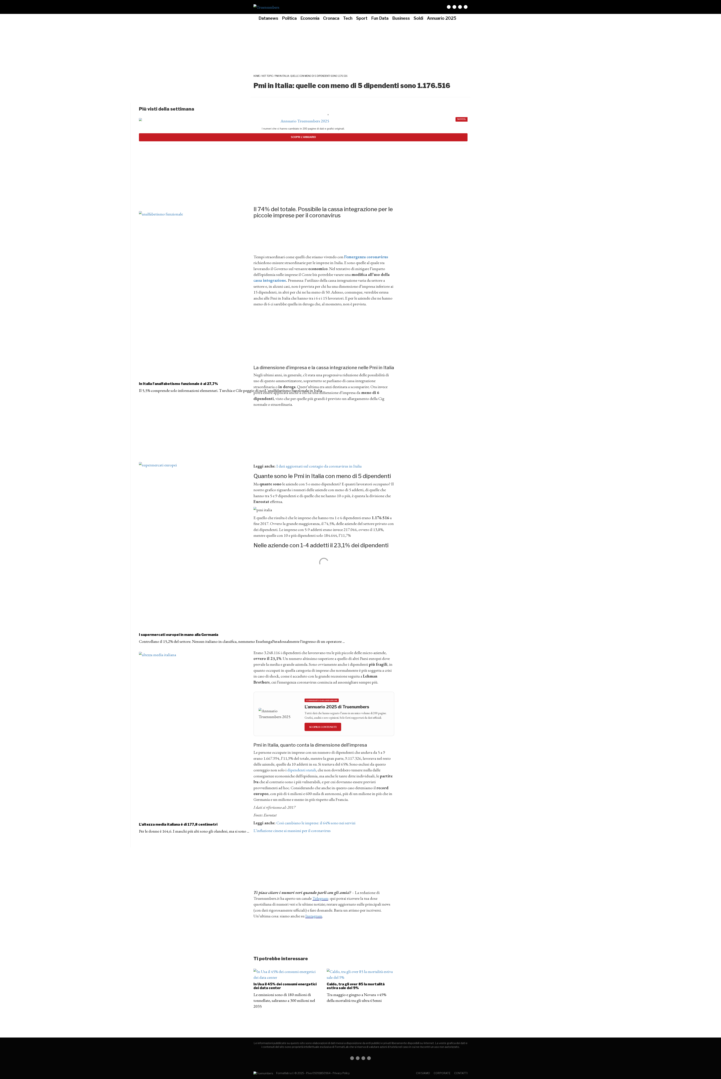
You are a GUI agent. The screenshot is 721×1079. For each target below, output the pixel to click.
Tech (347, 18)
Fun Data (379, 18)
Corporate (442, 1073)
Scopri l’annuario (303, 137)
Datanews (268, 18)
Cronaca (331, 18)
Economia (309, 18)
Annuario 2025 (441, 18)
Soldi (418, 18)
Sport (361, 18)
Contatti (461, 1073)
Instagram (313, 916)
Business (401, 18)
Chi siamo (423, 1073)
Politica (289, 18)
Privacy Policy (341, 1073)
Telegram (320, 898)
